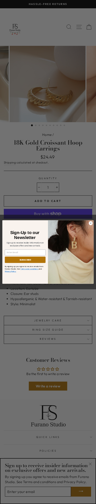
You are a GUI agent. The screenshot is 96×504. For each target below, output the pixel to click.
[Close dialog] (91, 223)
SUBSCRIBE (25, 259)
